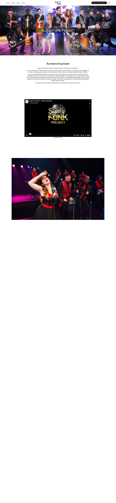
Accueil (7, 2)
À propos (13, 2)
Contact (23, 2)
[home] (58, 2)
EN (109, 2)
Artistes (18, 2)
